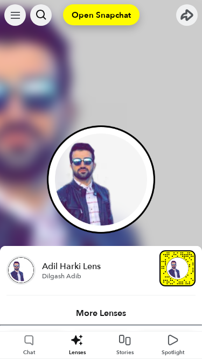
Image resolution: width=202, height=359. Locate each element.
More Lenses (101, 313)
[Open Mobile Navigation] (15, 15)
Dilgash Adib (61, 276)
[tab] (101, 313)
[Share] (187, 15)
